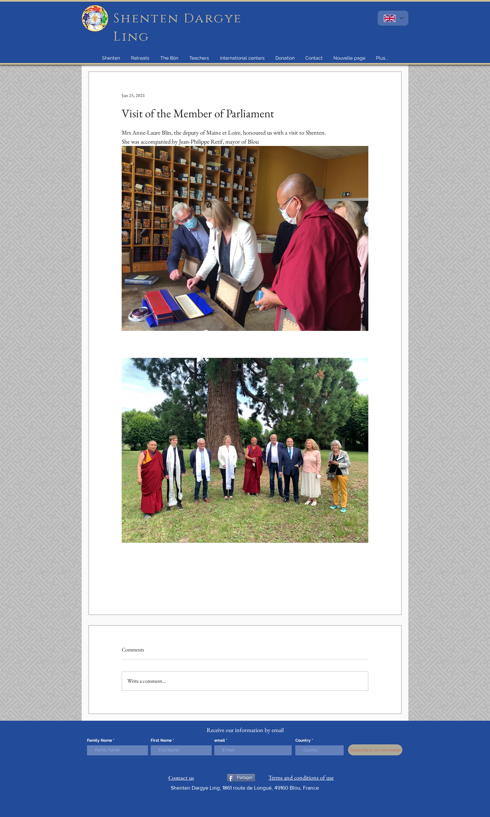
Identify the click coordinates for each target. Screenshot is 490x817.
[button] (111, 58)
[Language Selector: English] (393, 18)
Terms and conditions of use (301, 777)
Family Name (99, 740)
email (219, 740)
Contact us (181, 777)
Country (303, 740)
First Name (161, 740)
